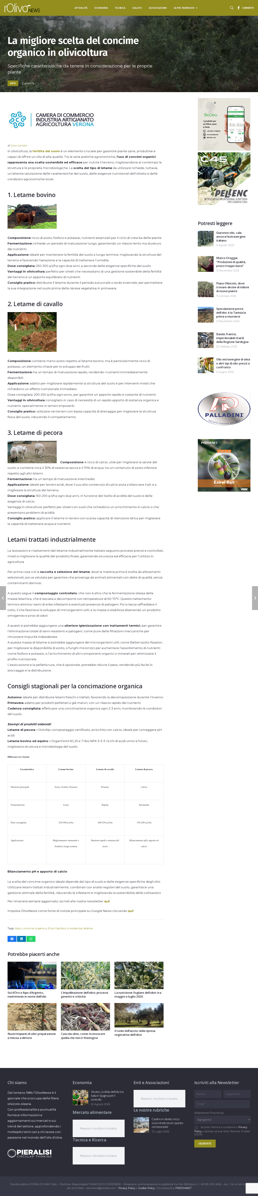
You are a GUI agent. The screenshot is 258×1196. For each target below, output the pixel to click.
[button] (196, 8)
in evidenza (74, 928)
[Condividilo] (12, 939)
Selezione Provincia (209, 1113)
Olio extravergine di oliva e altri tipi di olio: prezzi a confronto (233, 363)
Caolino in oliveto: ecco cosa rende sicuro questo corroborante (167, 1123)
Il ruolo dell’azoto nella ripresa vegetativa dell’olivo (134, 1033)
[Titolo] (238, 7)
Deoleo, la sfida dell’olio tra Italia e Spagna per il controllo (107, 1095)
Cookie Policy (146, 1188)
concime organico (34, 928)
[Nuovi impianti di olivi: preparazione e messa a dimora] (32, 1006)
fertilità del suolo (46, 151)
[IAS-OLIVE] (224, 434)
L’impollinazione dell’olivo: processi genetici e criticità (84, 994)
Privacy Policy (126, 1188)
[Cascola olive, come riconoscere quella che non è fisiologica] (85, 1006)
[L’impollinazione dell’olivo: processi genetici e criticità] (85, 964)
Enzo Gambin (57, 928)
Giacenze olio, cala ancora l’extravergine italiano (230, 236)
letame (88, 928)
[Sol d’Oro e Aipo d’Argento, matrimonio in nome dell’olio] (32, 964)
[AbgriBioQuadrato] (224, 490)
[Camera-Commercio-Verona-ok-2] (51, 140)
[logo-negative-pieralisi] (29, 1153)
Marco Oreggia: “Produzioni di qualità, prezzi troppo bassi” (231, 262)
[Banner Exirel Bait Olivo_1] (224, 149)
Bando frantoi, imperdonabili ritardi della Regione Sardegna (232, 338)
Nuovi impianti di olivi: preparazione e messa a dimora (32, 1036)
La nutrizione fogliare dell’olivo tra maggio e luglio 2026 (137, 994)
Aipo (18, 928)
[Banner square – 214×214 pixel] (216, 189)
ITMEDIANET (183, 1188)
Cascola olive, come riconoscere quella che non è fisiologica (83, 1036)
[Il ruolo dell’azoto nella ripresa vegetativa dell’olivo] (138, 1006)
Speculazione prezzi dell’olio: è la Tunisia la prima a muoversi (231, 312)
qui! (107, 901)
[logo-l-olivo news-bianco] (22, 8)
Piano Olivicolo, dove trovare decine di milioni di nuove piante (232, 287)
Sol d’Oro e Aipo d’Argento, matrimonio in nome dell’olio (27, 994)
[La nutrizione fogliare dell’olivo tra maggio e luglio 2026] (138, 964)
